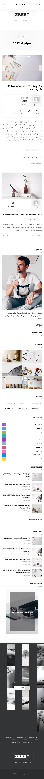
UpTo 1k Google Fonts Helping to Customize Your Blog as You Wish (16, 571)
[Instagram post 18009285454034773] (25, 699)
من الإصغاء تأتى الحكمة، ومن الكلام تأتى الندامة (24, 88)
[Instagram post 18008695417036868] (11, 699)
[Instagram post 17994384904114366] (11, 655)
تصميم (27, 150)
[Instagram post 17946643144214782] (40, 677)
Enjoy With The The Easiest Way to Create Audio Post (16, 496)
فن (31, 219)
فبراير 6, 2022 (5, 236)
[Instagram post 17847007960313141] (11, 677)
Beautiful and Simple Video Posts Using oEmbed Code (22, 214)
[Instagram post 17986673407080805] (25, 655)
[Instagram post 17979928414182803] (40, 655)
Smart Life (35, 150)
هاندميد (26, 219)
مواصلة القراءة (36, 163)
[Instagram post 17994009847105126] (40, 699)
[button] (28, 56)
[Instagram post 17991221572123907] (40, 720)
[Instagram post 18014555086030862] (25, 677)
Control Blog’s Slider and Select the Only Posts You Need (17, 506)
